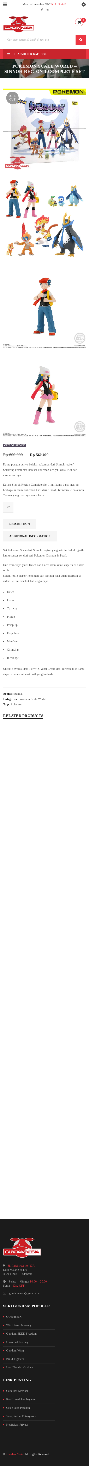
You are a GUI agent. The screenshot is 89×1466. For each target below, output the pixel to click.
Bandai (18, 693)
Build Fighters (15, 1359)
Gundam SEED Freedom (21, 1333)
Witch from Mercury (18, 1325)
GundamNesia (14, 1454)
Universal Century (17, 1342)
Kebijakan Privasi (17, 1424)
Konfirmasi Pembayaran (21, 1399)
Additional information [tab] (30, 536)
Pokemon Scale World (32, 699)
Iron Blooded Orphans (19, 1367)
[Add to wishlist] (8, 507)
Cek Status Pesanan (18, 1407)
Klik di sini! (58, 4)
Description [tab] (19, 523)
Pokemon (16, 704)
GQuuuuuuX (14, 1316)
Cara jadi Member (17, 1390)
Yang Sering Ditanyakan (21, 1416)
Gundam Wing (15, 1350)
